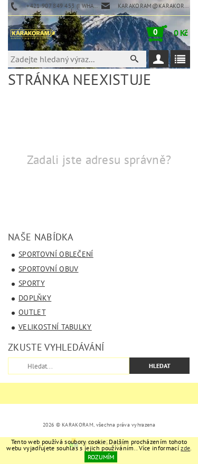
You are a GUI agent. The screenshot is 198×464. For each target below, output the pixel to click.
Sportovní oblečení (55, 254)
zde (185, 448)
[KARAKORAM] (33, 33)
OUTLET (32, 312)
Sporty (31, 283)
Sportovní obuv (48, 269)
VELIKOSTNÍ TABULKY (55, 327)
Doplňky (34, 298)
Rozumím (101, 457)
